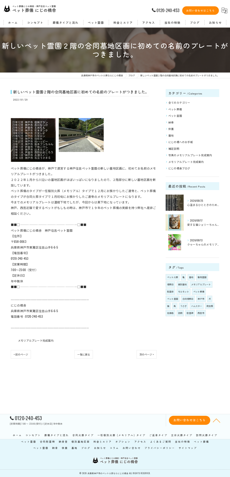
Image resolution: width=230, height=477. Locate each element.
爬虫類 (209, 305)
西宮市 (201, 312)
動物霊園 (202, 277)
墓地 (171, 135)
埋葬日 (170, 284)
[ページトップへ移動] (216, 420)
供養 (171, 129)
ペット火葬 (172, 277)
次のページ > (146, 354)
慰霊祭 (170, 291)
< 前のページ (21, 354)
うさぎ (183, 305)
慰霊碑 (190, 312)
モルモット (183, 291)
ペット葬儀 (175, 109)
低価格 (170, 312)
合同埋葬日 (187, 298)
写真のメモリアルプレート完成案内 (190, 155)
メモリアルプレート (201, 284)
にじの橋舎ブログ (179, 168)
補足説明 (173, 148)
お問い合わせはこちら (200, 10)
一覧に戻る (83, 354)
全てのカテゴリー (179, 102)
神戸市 (201, 298)
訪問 (180, 312)
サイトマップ (188, 448)
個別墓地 (182, 284)
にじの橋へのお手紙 (180, 142)
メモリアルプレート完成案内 (36, 340)
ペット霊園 (175, 116)
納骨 (171, 122)
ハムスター (196, 305)
